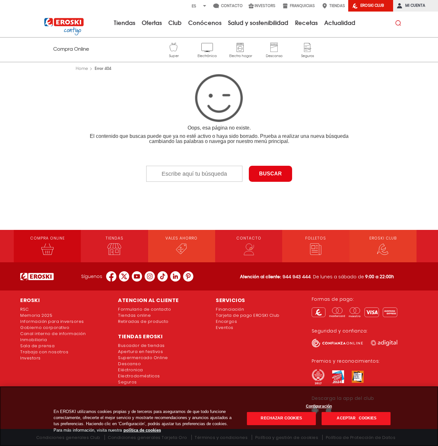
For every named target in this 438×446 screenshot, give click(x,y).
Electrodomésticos (139, 376)
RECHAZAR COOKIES (281, 418)
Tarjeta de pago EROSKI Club (248, 315)
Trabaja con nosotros (44, 352)
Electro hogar (240, 46)
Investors (30, 358)
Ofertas (152, 22)
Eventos (224, 327)
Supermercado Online (143, 358)
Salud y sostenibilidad (258, 22)
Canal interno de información (53, 334)
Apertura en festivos (140, 352)
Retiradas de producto (143, 321)
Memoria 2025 (36, 315)
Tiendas (124, 22)
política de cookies (142, 430)
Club (174, 22)
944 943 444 (296, 276)
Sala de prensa (37, 346)
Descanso (274, 46)
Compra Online (71, 48)
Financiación (230, 309)
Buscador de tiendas (141, 345)
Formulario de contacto (144, 309)
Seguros (307, 46)
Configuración (319, 406)
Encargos (226, 321)
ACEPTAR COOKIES (356, 418)
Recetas (306, 22)
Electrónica (207, 46)
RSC (24, 309)
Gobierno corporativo (44, 327)
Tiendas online (134, 315)
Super (174, 46)
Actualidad (339, 22)
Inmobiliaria (33, 340)
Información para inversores (52, 321)
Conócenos (205, 22)
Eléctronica (130, 370)
